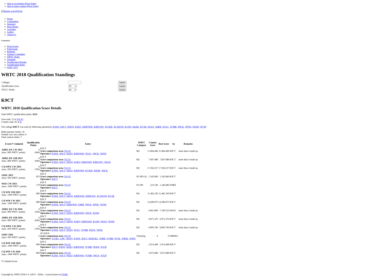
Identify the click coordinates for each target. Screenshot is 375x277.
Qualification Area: (10, 86)
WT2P (203, 127)
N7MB (173, 127)
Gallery (10, 32)
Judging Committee (16, 54)
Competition (12, 21)
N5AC (165, 127)
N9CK (181, 127)
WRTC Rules (13, 57)
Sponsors (11, 24)
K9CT (63, 127)
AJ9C (62, 238)
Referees (11, 51)
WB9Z (125, 238)
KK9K (135, 127)
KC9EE (109, 127)
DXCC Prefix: (8, 89)
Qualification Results (16, 62)
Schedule (11, 59)
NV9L (117, 238)
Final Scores (12, 46)
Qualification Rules (16, 65)
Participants (12, 49)
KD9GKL (93, 238)
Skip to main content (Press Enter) (23, 6)
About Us (11, 34)
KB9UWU (99, 127)
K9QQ (70, 127)
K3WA (56, 127)
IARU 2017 (12, 67)
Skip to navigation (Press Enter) (21, 3)
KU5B (143, 127)
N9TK (188, 127)
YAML (64, 274)
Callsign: (6, 82)
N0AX (151, 127)
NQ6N (195, 127)
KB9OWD (87, 127)
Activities (11, 29)
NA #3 (20, 119)
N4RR (158, 127)
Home (10, 19)
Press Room (12, 26)
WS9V (132, 238)
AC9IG (55, 238)
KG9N (128, 127)
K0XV (69, 238)
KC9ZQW (119, 127)
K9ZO (78, 127)
